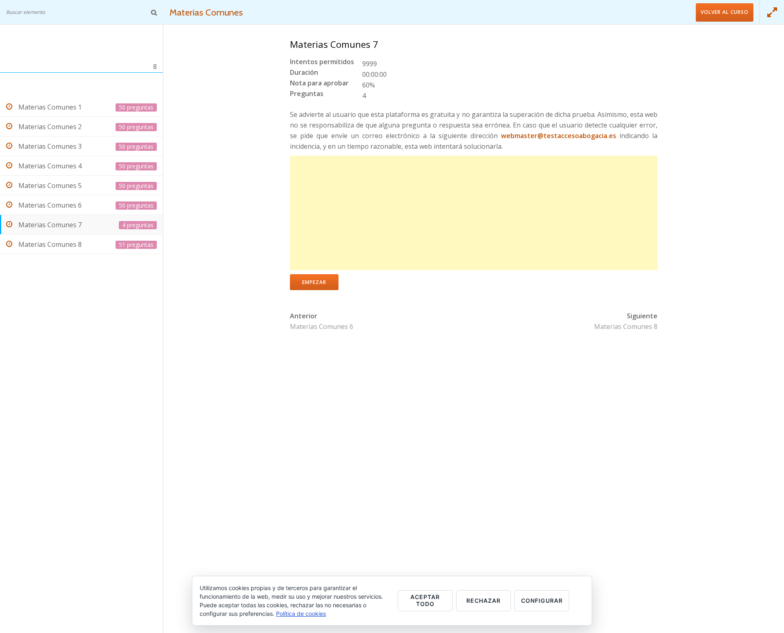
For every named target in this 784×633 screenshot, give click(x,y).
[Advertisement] (473, 213)
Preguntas (306, 94)
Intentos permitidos (322, 62)
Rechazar (483, 600)
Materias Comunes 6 (321, 326)
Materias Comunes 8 (625, 326)
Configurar (542, 600)
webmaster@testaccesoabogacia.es (558, 135)
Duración (304, 73)
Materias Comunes (206, 12)
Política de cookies (301, 613)
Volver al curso (724, 12)
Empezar (314, 282)
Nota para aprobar (319, 83)
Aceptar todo (425, 600)
